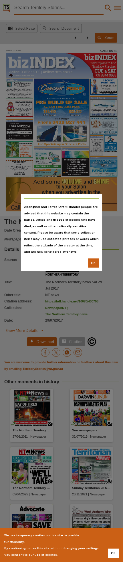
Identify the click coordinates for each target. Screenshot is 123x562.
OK (93, 263)
